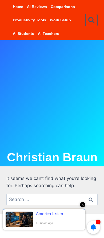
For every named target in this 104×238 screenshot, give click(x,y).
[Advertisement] (52, 95)
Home (18, 7)
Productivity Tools (29, 20)
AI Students (23, 33)
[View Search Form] (91, 20)
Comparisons (63, 7)
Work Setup (60, 20)
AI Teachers (48, 33)
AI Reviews (37, 7)
